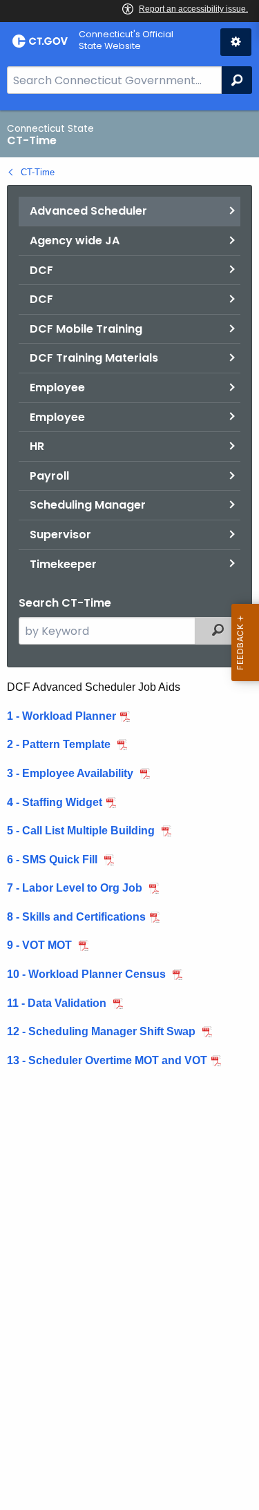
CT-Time (38, 172)
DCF (41, 270)
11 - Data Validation (58, 1003)
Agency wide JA (74, 240)
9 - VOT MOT (41, 945)
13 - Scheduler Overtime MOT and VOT (107, 1060)
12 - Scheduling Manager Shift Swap (102, 1031)
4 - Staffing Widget (54, 802)
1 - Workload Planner (61, 716)
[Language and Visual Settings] (235, 42)
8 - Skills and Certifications (76, 917)
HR (37, 446)
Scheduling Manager (88, 505)
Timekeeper (63, 564)
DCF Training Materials (94, 358)
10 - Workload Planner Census (88, 974)
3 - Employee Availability (71, 773)
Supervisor (60, 534)
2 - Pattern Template (60, 744)
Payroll (49, 476)
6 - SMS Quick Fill (53, 859)
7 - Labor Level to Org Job (76, 888)
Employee (57, 387)
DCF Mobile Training (86, 329)
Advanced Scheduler (88, 211)
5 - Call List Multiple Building (82, 830)
